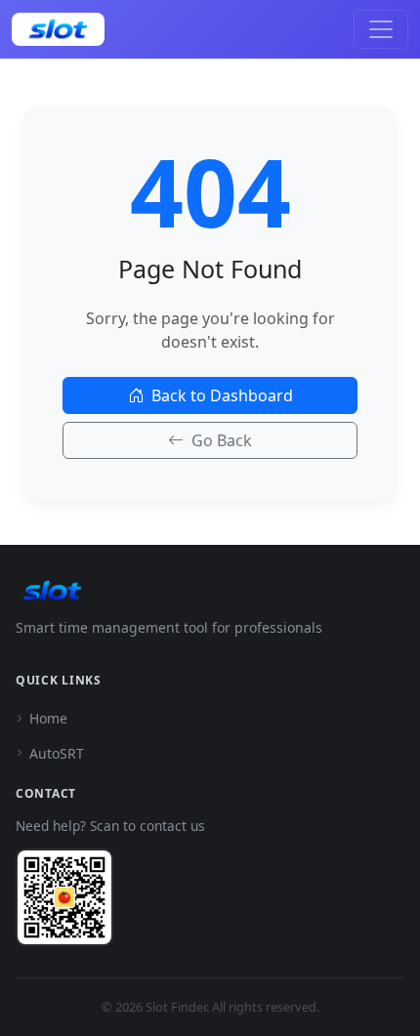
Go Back (221, 440)
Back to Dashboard (222, 395)
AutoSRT (56, 753)
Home (48, 718)
